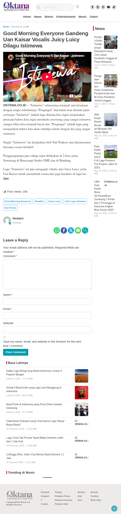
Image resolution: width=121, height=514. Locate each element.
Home (27, 16)
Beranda (94, 492)
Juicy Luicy (54, 201)
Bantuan (81, 492)
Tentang (58, 492)
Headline (39, 201)
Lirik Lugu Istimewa (75, 201)
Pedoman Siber (61, 504)
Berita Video (96, 500)
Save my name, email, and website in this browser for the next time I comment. (42, 343)
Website (8, 323)
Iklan (80, 496)
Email (7, 309)
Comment (10, 256)
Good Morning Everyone (18, 201)
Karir (80, 500)
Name (8, 294)
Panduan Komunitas (63, 500)
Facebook (45, 492)
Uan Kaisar (10, 207)
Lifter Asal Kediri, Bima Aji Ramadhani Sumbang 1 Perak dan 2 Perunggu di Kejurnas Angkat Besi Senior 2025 (104, 195)
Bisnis (49, 16)
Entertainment (65, 16)
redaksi (18, 218)
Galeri (94, 16)
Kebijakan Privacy (62, 496)
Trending (94, 496)
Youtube (44, 504)
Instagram (45, 496)
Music (83, 16)
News (38, 16)
